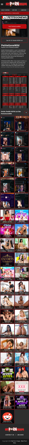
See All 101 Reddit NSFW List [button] (14, 40)
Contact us (9, 435)
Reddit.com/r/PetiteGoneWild (9, 47)
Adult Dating (5, 10)
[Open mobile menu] (2, 4)
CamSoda (23, 10)
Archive (20, 435)
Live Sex (14, 10)
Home (2, 13)
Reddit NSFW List (8, 13)
